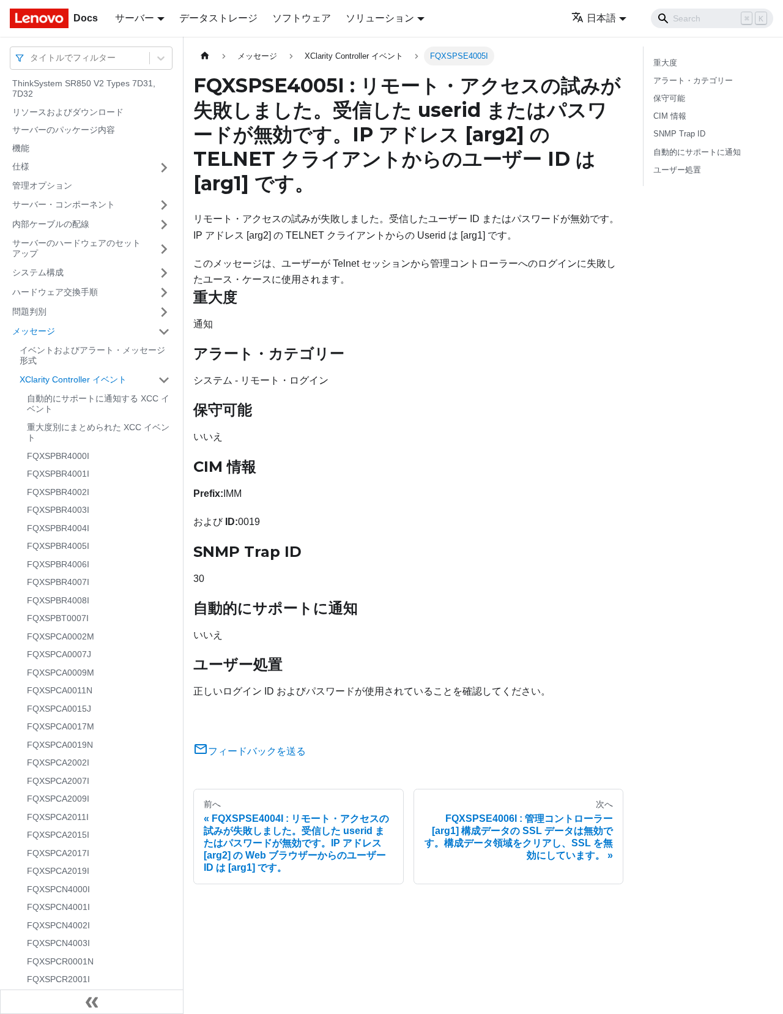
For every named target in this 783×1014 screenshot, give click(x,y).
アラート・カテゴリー (693, 80)
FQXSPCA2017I (58, 853)
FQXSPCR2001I (58, 980)
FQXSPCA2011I (58, 817)
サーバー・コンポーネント (63, 204)
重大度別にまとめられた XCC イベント (98, 432)
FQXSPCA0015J (59, 709)
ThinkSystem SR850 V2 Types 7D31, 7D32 (83, 88)
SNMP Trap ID (679, 133)
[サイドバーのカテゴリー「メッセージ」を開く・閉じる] (163, 331)
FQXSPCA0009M (60, 672)
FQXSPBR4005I (58, 546)
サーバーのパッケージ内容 (63, 130)
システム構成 (38, 272)
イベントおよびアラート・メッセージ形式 (92, 355)
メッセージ (33, 331)
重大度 (665, 62)
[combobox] (31, 58)
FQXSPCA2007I (58, 781)
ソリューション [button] (380, 18)
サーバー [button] (134, 18)
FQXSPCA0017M (60, 727)
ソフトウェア (301, 18)
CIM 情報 (669, 116)
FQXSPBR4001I (58, 474)
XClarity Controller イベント (73, 379)
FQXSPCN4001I (58, 907)
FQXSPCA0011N (59, 691)
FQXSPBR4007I (58, 582)
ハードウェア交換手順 (55, 292)
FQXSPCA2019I (58, 871)
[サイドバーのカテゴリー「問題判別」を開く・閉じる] (163, 312)
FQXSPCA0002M (60, 636)
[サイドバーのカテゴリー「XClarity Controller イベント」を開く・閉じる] (163, 380)
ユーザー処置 (677, 169)
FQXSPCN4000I (58, 889)
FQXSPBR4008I (58, 600)
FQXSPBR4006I (58, 564)
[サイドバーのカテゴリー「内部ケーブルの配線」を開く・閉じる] (163, 224)
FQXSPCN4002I (58, 925)
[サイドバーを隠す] (92, 1002)
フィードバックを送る (257, 751)
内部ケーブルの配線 (50, 224)
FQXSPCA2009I (58, 799)
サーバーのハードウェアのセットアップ (76, 248)
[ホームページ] (205, 56)
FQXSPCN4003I (58, 944)
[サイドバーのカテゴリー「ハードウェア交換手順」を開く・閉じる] (163, 292)
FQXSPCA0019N (60, 745)
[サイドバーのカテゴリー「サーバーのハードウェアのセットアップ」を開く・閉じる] (163, 248)
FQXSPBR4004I (58, 528)
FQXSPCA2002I (58, 763)
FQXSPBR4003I (58, 510)
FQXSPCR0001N (60, 961)
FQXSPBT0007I (58, 619)
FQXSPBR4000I (58, 456)
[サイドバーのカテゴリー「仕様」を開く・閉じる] (163, 167)
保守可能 (669, 98)
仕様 (20, 167)
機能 (20, 148)
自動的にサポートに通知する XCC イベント (98, 403)
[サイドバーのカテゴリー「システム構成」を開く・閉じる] (163, 273)
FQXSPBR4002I (58, 492)
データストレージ (218, 18)
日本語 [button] (601, 18)
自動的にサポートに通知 (697, 152)
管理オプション (42, 186)
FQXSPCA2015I (58, 835)
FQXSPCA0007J (59, 655)
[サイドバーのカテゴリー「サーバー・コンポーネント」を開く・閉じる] (163, 205)
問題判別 (29, 311)
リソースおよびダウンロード (68, 112)
